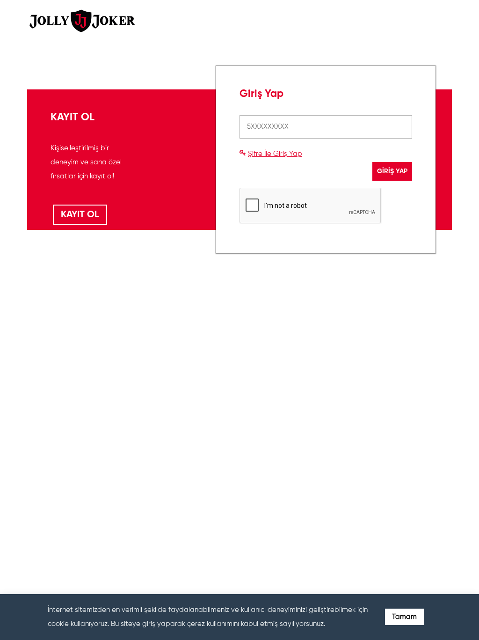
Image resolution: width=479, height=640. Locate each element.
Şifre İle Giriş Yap (275, 153)
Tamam (404, 616)
